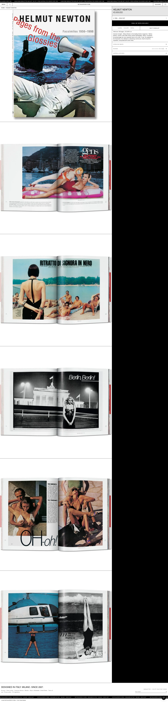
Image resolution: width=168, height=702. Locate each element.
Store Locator (9, 690)
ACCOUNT (158, 4)
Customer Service (19, 690)
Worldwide (36, 690)
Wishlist (27, 690)
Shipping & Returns (118, 53)
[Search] (10, 4)
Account (3, 690)
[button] (165, 4)
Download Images (118, 44)
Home (3, 7)
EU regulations (16, 692)
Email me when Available (140, 23)
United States (43, 690)
